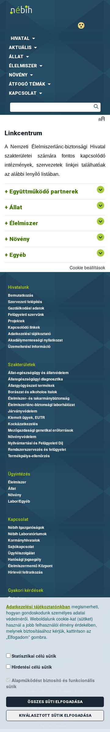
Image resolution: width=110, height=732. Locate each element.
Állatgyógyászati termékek (31, 385)
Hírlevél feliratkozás (25, 572)
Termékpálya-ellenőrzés (29, 455)
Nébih (27, 9)
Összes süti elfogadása (55, 701)
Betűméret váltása (101, 118)
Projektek (16, 321)
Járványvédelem (22, 411)
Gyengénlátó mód (83, 25)
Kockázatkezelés (23, 423)
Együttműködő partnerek (43, 191)
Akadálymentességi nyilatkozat (35, 340)
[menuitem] (55, 38)
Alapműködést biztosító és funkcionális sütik (50, 683)
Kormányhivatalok (24, 540)
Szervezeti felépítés (25, 301)
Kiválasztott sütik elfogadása (55, 715)
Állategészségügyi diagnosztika (35, 379)
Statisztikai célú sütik (33, 656)
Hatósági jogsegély (24, 559)
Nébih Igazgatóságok (26, 527)
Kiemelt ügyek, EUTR (26, 417)
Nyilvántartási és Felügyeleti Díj (35, 443)
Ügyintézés (19, 474)
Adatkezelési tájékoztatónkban (38, 606)
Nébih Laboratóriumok (27, 533)
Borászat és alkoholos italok (32, 391)
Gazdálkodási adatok (26, 308)
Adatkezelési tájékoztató (29, 333)
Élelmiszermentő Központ (30, 565)
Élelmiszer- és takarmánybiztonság (38, 398)
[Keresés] (96, 107)
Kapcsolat (18, 519)
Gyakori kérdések (25, 590)
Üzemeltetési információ (29, 346)
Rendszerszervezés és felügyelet (37, 449)
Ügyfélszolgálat (21, 553)
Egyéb (17, 254)
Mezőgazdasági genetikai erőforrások (40, 430)
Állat (15, 207)
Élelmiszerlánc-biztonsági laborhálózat (41, 404)
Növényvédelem (22, 436)
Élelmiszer (23, 223)
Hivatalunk (18, 287)
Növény (19, 238)
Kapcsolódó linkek (24, 327)
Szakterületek (21, 364)
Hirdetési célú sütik (31, 667)
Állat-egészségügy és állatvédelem (38, 372)
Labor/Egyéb (19, 501)
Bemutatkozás (20, 295)
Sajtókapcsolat (21, 546)
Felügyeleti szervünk (26, 314)
